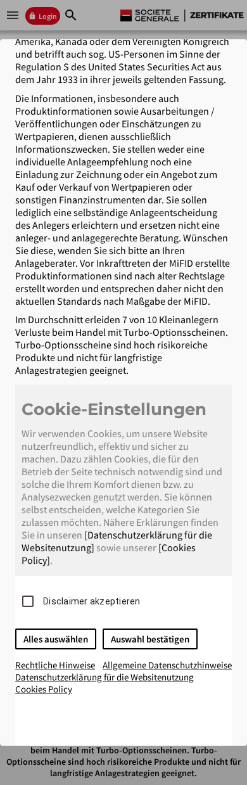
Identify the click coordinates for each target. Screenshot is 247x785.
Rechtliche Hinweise (55, 665)
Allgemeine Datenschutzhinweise (167, 665)
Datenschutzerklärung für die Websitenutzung (104, 677)
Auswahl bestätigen (150, 639)
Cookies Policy (43, 689)
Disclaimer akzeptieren (92, 601)
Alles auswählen (55, 639)
